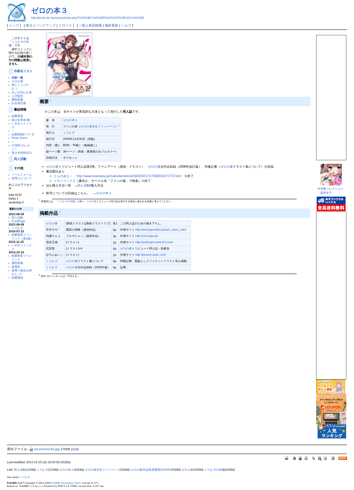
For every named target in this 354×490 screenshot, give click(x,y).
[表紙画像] (69, 64)
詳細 (75, 449)
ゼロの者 (17, 81)
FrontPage (18, 221)
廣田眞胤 (17, 99)
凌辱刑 (16, 266)
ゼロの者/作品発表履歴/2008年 (150, 469)
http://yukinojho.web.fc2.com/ (154, 242)
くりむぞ (17, 227)
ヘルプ (126, 25)
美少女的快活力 (22, 152)
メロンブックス (65, 181)
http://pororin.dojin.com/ (150, 254)
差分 (29, 25)
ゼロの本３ (49, 10)
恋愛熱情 (17, 134)
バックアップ (45, 25)
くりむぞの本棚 (66, 201)
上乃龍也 (17, 95)
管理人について (22, 178)
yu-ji (40, 486)
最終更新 (111, 25)
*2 (58, 229)
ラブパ (28, 134)
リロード (65, 25)
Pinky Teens (19, 137)
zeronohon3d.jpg (47, 449)
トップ (14, 25)
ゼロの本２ (104, 193)
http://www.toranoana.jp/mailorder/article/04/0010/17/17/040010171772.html (129, 176)
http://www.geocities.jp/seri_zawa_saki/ (160, 229)
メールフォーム (22, 174)
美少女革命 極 (21, 119)
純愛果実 (17, 115)
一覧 (82, 25)
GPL (96, 483)
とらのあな (61, 176)
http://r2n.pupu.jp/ (146, 235)
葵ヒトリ (17, 84)
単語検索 (95, 25)
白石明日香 (19, 103)
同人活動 (20, 159)
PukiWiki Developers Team (65, 483)
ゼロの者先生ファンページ (97, 126)
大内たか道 (24, 92)
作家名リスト (23, 71)
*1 (119, 126)
